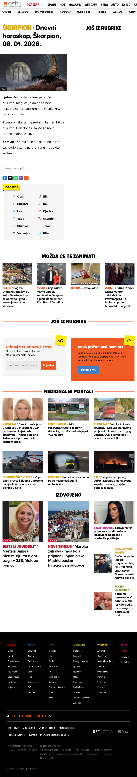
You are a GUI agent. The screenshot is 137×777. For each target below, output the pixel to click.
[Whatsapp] (15, 178)
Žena (104, 4)
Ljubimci (77, 671)
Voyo (51, 697)
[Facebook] (5, 178)
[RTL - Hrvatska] (109, 731)
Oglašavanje (29, 727)
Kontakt (33, 734)
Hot (62, 4)
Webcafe (91, 4)
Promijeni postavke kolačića (54, 734)
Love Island (54, 676)
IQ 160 (126, 5)
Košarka (31, 671)
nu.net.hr (108, 754)
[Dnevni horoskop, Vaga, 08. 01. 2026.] (21, 219)
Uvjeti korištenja (47, 727)
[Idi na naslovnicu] (13, 8)
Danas (12, 645)
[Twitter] (10, 178)
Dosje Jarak (13, 682)
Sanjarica (125, 662)
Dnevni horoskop (44, 12)
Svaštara (117, 12)
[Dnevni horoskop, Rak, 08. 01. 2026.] (47, 204)
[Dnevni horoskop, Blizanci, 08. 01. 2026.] (21, 204)
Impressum (13, 727)
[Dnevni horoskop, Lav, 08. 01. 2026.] (21, 211)
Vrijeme (11, 687)
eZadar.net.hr (93, 754)
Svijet (10, 656)
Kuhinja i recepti (80, 661)
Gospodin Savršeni (57, 687)
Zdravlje (76, 692)
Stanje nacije (13, 676)
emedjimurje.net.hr (49, 749)
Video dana (102, 692)
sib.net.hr (67, 749)
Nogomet (32, 650)
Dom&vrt (77, 656)
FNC (29, 687)
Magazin (74, 4)
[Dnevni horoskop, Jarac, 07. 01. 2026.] (47, 226)
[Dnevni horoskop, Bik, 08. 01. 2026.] (47, 197)
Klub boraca (33, 661)
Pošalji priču (88, 370)
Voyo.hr (33, 749)
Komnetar (65, 12)
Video (124, 651)
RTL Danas (12, 666)
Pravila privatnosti (17, 734)
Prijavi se (48, 365)
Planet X (101, 12)
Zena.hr (22, 749)
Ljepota (76, 666)
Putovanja (77, 682)
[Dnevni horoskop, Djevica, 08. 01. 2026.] (47, 211)
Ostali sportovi (34, 682)
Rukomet (32, 656)
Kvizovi (132, 12)
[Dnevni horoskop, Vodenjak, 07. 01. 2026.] (21, 233)
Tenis (30, 676)
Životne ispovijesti (81, 697)
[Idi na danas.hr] (35, 4)
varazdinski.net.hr (103, 749)
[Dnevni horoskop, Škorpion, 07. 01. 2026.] (47, 219)
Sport (51, 4)
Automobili (78, 702)
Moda (75, 676)
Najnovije (125, 656)
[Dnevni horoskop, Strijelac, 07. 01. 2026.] (21, 226)
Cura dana (23, 12)
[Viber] (21, 178)
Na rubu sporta (34, 666)
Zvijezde (52, 650)
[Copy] (26, 178)
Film (50, 656)
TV (50, 671)
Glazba (51, 661)
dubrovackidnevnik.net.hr (70, 754)
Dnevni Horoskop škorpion (17, 168)
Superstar (53, 682)
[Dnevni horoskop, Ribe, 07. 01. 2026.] (47, 233)
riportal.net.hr (47, 754)
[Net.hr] (123, 731)
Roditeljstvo (78, 687)
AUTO (115, 5)
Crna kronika (13, 661)
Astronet (6, 12)
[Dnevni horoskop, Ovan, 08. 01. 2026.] (21, 197)
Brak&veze (78, 650)
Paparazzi (53, 666)
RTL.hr (11, 749)
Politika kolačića (66, 727)
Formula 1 (32, 692)
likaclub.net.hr (47, 758)
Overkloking (83, 12)
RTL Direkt (12, 671)
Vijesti (10, 650)
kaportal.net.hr (83, 749)
